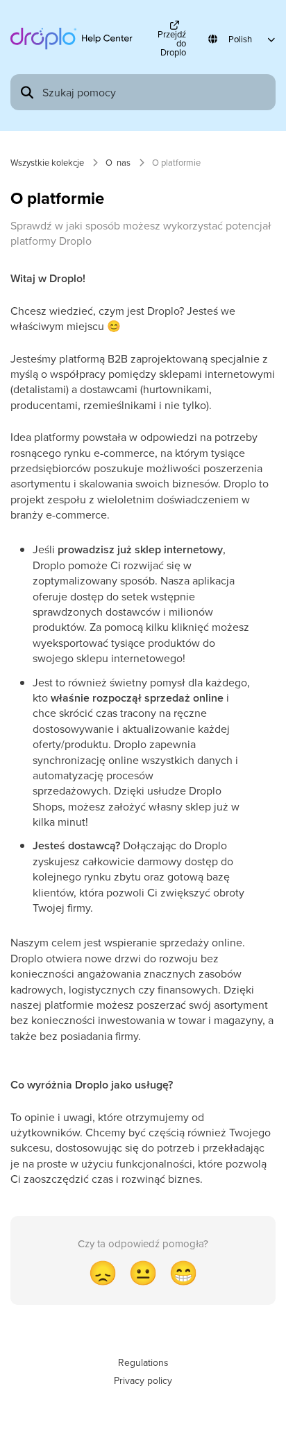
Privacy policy (143, 1380)
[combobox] (154, 92)
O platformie (176, 162)
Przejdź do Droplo (172, 42)
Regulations (143, 1362)
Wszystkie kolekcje (47, 162)
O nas (118, 162)
